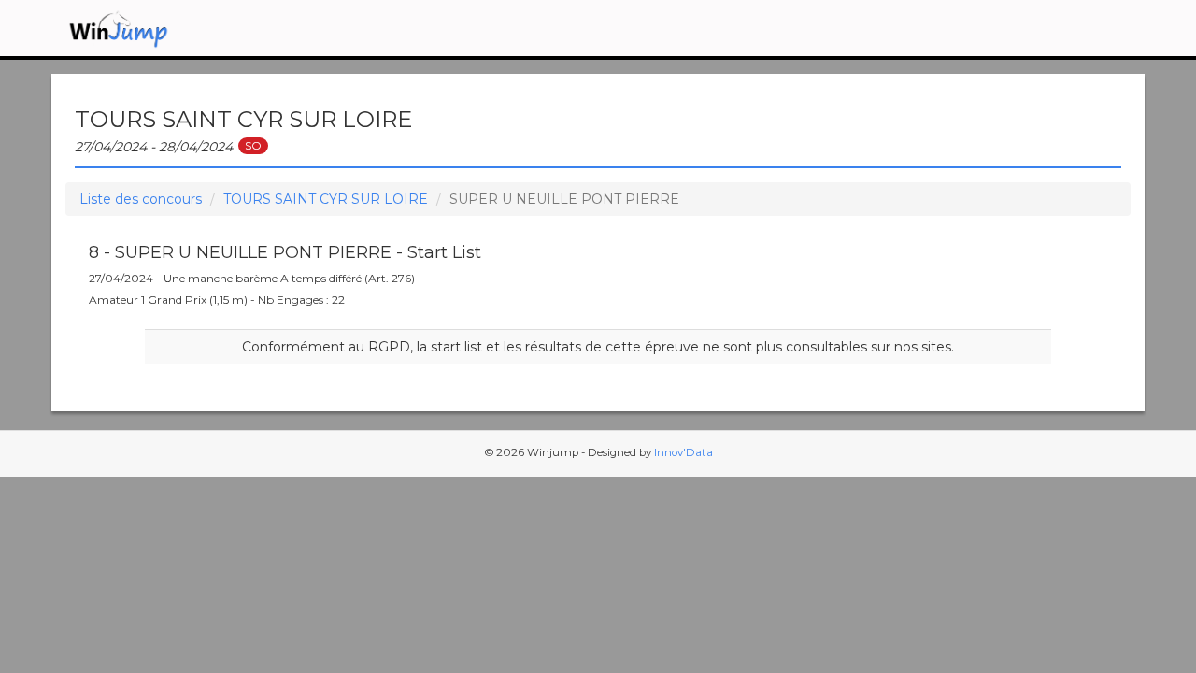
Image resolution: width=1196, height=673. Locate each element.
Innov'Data (683, 452)
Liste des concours (140, 199)
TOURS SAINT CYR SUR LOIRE (325, 199)
